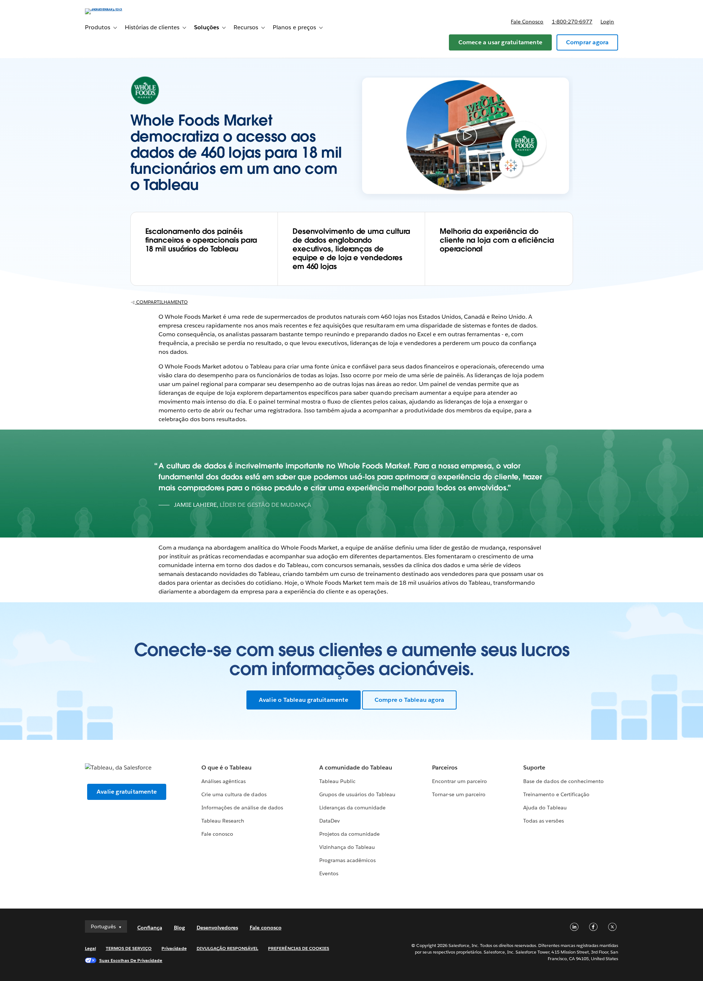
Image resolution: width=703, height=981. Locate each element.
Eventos (328, 873)
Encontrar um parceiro (459, 781)
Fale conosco (527, 21)
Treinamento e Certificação (556, 794)
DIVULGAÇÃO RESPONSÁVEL (227, 948)
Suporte (534, 767)
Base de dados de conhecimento (563, 781)
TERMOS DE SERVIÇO (129, 948)
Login (607, 21)
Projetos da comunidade (349, 834)
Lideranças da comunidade (352, 807)
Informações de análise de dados (242, 807)
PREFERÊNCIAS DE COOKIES (298, 948)
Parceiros (444, 767)
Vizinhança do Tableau (347, 847)
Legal (90, 948)
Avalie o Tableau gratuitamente (303, 700)
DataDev (329, 820)
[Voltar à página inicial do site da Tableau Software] (116, 8)
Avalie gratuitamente (127, 791)
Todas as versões (543, 820)
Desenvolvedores (217, 927)
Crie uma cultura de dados (233, 794)
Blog (179, 927)
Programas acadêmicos (347, 860)
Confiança (149, 927)
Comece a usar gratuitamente (500, 42)
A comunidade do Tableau (355, 767)
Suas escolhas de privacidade (131, 960)
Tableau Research (222, 820)
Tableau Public (337, 781)
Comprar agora (587, 42)
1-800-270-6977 (572, 21)
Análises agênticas (223, 781)
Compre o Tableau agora (409, 700)
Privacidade (173, 948)
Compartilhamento (161, 302)
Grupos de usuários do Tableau (357, 794)
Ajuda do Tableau (544, 807)
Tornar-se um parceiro (459, 794)
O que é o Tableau (226, 767)
